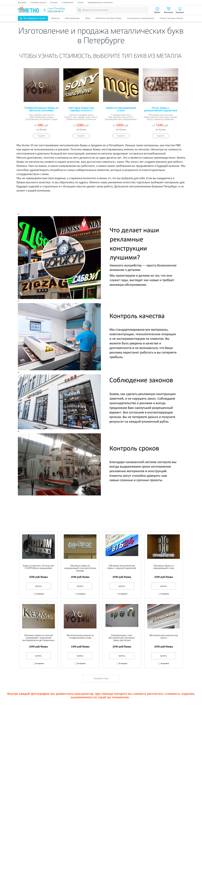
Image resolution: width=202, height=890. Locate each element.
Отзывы (54, 3)
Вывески (55, 18)
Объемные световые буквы (109, 18)
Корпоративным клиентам (100, 3)
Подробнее (41, 136)
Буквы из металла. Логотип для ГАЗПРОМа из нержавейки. (38, 567)
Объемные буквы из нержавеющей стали (163, 567)
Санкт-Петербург (56, 8)
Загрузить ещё (101, 678)
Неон (87, 18)
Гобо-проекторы (72, 18)
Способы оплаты (38, 3)
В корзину (40, 594)
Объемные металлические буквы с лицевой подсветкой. (121, 567)
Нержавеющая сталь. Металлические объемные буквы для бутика (122, 637)
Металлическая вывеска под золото (163, 636)
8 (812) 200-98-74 (55, 12)
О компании (67, 3)
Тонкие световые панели (171, 18)
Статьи (80, 3)
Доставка (22, 3)
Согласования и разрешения (140, 18)
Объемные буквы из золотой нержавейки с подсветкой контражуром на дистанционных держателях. (38, 637)
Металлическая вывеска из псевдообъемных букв (80, 636)
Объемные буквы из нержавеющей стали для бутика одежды (80, 568)
